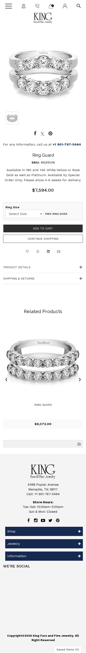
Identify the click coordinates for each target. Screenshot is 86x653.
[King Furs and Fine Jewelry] (43, 18)
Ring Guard (43, 404)
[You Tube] (43, 520)
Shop (11, 531)
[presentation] (6, 380)
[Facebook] (35, 133)
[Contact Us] (23, 5)
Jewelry (13, 544)
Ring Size (12, 207)
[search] (79, 5)
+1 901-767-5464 (67, 144)
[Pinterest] (57, 520)
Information (16, 556)
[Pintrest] (50, 133)
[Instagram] (36, 520)
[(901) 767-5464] (37, 5)
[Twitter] (42, 133)
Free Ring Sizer (56, 213)
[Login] (65, 5)
